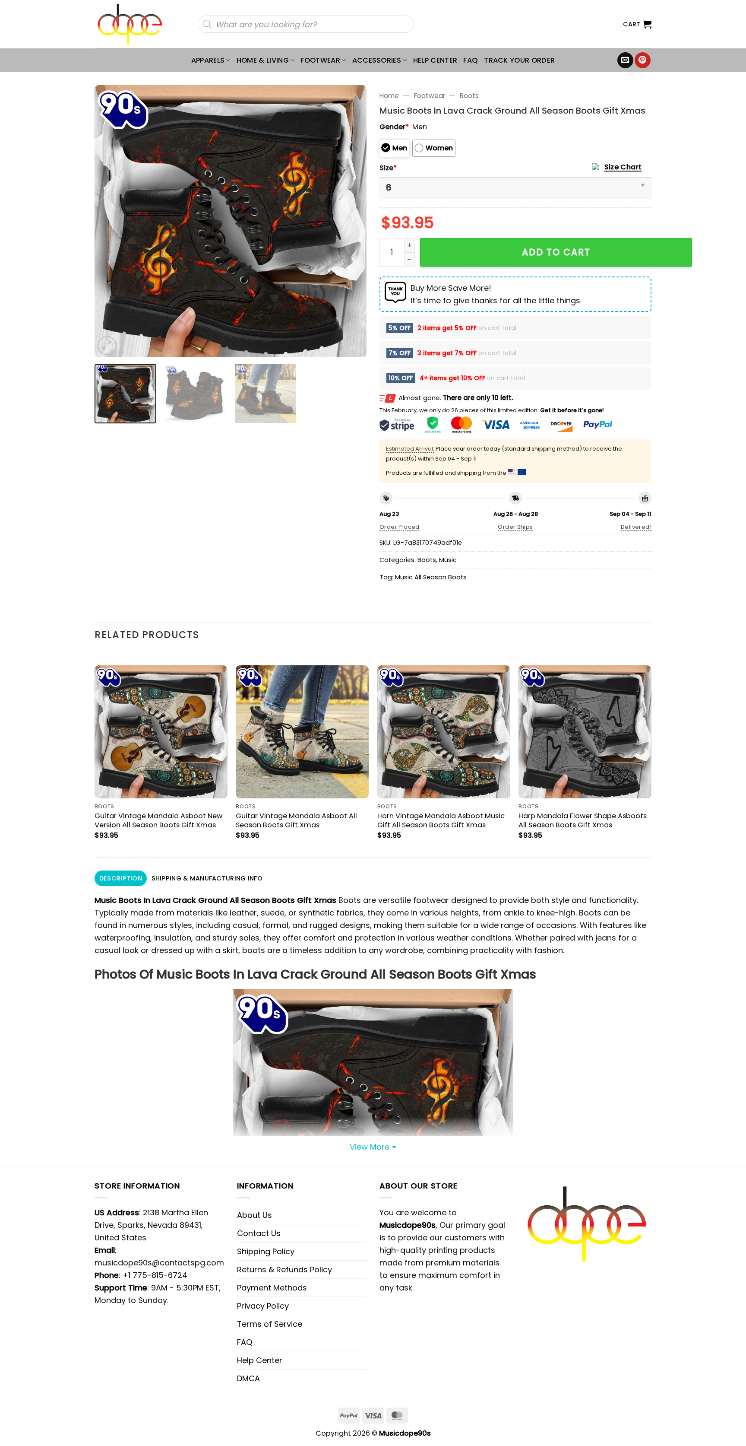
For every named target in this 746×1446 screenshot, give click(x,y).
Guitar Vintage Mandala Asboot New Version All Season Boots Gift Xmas (158, 820)
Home (389, 95)
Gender (394, 127)
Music (448, 560)
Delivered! (636, 527)
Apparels (208, 60)
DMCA (248, 1378)
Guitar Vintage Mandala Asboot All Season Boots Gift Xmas (296, 820)
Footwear (320, 60)
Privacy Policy (263, 1305)
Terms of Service (269, 1324)
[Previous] (111, 221)
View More (369, 1146)
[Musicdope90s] (134, 24)
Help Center (435, 60)
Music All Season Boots (431, 577)
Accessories (376, 60)
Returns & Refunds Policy (284, 1269)
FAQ (470, 60)
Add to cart (556, 252)
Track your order (519, 60)
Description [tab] (120, 878)
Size (388, 168)
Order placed (399, 527)
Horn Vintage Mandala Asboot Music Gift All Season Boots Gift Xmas (441, 820)
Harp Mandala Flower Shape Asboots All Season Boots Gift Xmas (582, 820)
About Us (254, 1215)
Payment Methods (272, 1287)
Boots (469, 95)
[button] (637, 24)
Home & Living (263, 60)
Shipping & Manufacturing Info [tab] (207, 878)
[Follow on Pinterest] (643, 60)
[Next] (350, 221)
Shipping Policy (265, 1251)
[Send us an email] (625, 60)
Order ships (515, 527)
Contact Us (259, 1233)
